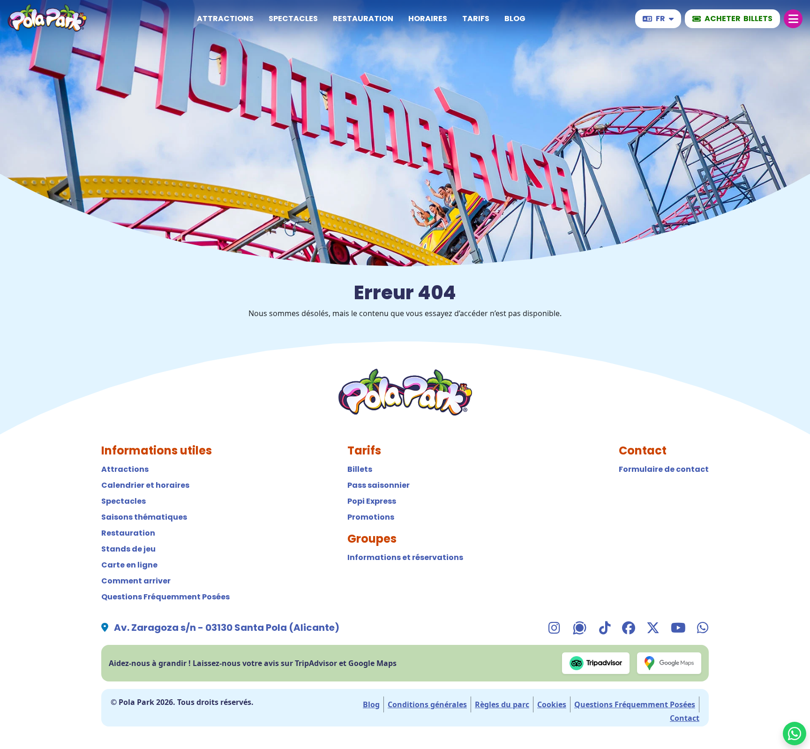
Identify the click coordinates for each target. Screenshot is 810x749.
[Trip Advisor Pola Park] (596, 663)
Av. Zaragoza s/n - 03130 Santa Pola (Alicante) (226, 627)
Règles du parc (502, 704)
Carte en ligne (129, 565)
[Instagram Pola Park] (554, 627)
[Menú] (793, 18)
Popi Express (371, 501)
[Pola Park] (47, 19)
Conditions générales (427, 704)
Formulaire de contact (664, 469)
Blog (514, 18)
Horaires (427, 18)
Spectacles (293, 18)
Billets (359, 469)
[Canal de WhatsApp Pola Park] (579, 627)
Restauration (363, 18)
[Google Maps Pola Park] (669, 663)
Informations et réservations (405, 557)
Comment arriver (136, 580)
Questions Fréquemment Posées (165, 596)
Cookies (551, 704)
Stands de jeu (128, 549)
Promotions (370, 517)
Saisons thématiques (144, 517)
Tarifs (475, 18)
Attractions (225, 18)
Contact (684, 718)
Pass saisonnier (378, 485)
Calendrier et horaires (145, 485)
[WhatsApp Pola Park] (794, 733)
